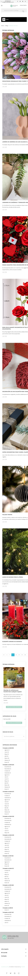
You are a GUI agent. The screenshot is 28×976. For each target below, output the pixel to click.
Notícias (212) (7, 719)
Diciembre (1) (8, 857)
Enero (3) (7, 882)
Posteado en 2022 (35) (8, 835)
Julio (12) (7, 845)
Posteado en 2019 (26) (8, 885)
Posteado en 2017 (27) (8, 912)
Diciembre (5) (8, 887)
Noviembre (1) (8, 768)
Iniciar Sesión (23, 5)
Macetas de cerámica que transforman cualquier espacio (13, 690)
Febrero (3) (7, 880)
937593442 (8, 1)
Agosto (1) (7, 750)
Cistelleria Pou (5, 966)
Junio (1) (6, 779)
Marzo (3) (7, 878)
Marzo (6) (7, 785)
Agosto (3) (7, 799)
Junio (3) (7, 752)
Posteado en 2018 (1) (8, 908)
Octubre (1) (7, 795)
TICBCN (23, 966)
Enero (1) (7, 789)
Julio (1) (6, 777)
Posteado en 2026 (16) (8, 748)
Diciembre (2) (8, 766)
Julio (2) (6, 801)
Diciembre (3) (8, 793)
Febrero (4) (7, 760)
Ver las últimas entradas (14, 707)
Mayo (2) (7, 754)
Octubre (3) (7, 841)
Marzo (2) (7, 758)
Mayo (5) (7, 805)
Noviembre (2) (8, 839)
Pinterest (22, 1)
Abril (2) (6, 756)
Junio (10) (7, 847)
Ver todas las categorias (14, 722)
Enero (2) (7, 762)
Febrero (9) (7, 812)
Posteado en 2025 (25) (8, 764)
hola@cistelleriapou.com (8, 2)
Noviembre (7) (8, 916)
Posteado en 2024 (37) (8, 791)
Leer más (6, 702)
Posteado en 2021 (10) (8, 856)
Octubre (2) (7, 770)
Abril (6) (6, 807)
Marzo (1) (7, 901)
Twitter (20, 1)
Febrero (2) (7, 787)
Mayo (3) (7, 864)
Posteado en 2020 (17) (8, 868)
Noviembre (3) (8, 860)
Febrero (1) (7, 851)
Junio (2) (7, 803)
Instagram (25, 1)
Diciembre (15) (8, 914)
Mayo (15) (7, 832)
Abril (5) (6, 783)
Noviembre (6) (8, 820)
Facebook (17, 1)
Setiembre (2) (8, 824)
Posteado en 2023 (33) (8, 816)
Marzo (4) (7, 809)
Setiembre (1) (8, 772)
